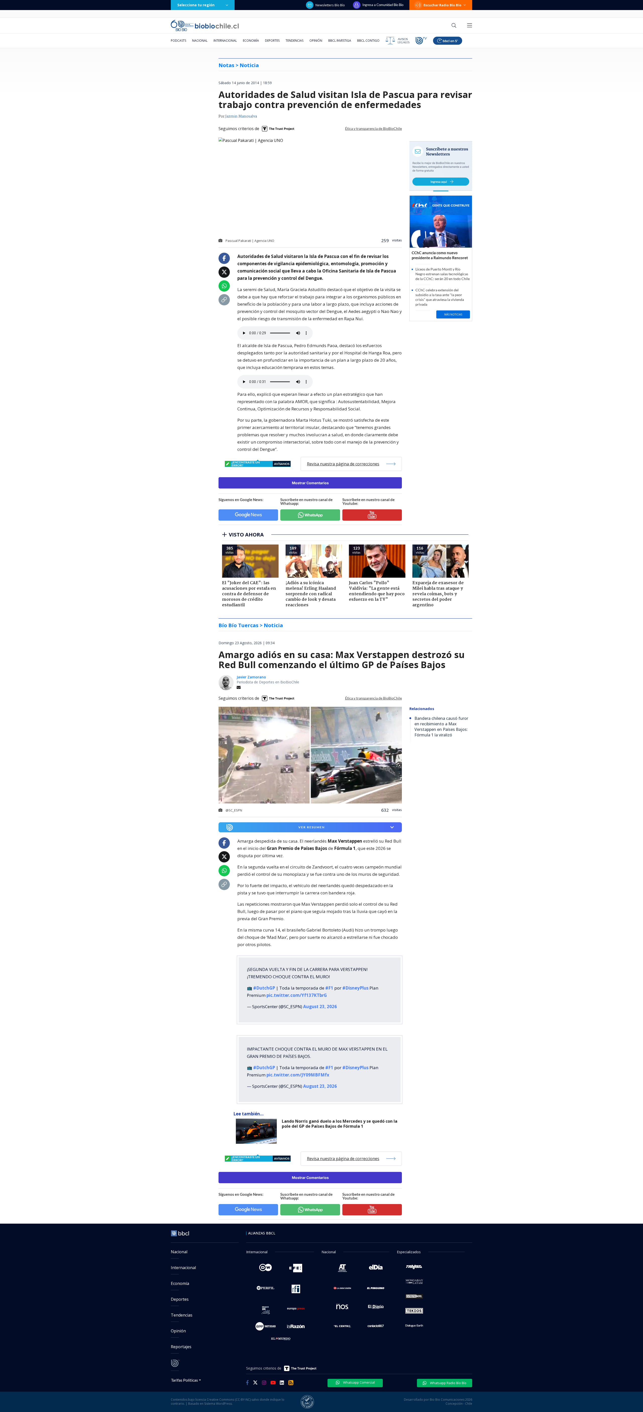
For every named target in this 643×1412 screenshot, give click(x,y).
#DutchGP (264, 984)
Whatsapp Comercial (358, 1374)
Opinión (315, 40)
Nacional (199, 40)
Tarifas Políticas (184, 1372)
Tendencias (294, 40)
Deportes (272, 40)
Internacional (225, 40)
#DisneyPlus (355, 984)
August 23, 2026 (320, 1002)
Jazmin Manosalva (241, 117)
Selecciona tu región (196, 5)
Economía (251, 40)
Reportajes (181, 1338)
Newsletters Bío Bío (330, 5)
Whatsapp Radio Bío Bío (447, 1375)
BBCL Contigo (368, 40)
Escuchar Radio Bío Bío (442, 5)
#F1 (329, 984)
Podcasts (178, 40)
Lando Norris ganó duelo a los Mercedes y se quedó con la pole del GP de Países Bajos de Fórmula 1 (339, 1116)
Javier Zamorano (251, 677)
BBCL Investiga (339, 40)
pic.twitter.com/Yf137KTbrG (296, 991)
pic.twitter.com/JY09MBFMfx (297, 1067)
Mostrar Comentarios (310, 483)
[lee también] (257, 1123)
